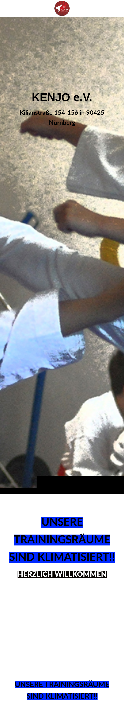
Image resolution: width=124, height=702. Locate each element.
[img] (62, 255)
